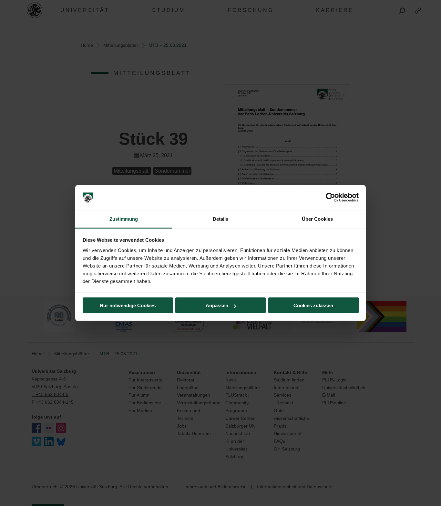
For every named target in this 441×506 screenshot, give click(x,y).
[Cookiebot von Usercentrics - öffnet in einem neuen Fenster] (330, 197)
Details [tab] (221, 218)
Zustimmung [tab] (123, 218)
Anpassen (217, 305)
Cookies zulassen (313, 305)
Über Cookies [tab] (317, 218)
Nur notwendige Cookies (128, 305)
